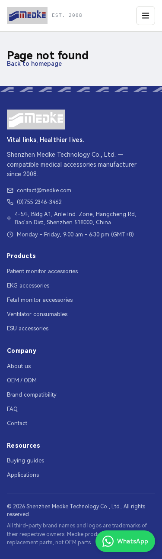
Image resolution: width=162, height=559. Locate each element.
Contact (17, 423)
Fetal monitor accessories (40, 300)
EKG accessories (28, 285)
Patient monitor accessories (42, 271)
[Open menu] (145, 15)
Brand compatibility (32, 394)
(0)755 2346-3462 (39, 202)
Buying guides (25, 460)
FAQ (12, 409)
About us (19, 366)
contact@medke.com (44, 190)
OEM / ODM (22, 380)
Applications (23, 475)
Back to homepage (34, 63)
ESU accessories (27, 328)
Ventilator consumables (37, 314)
